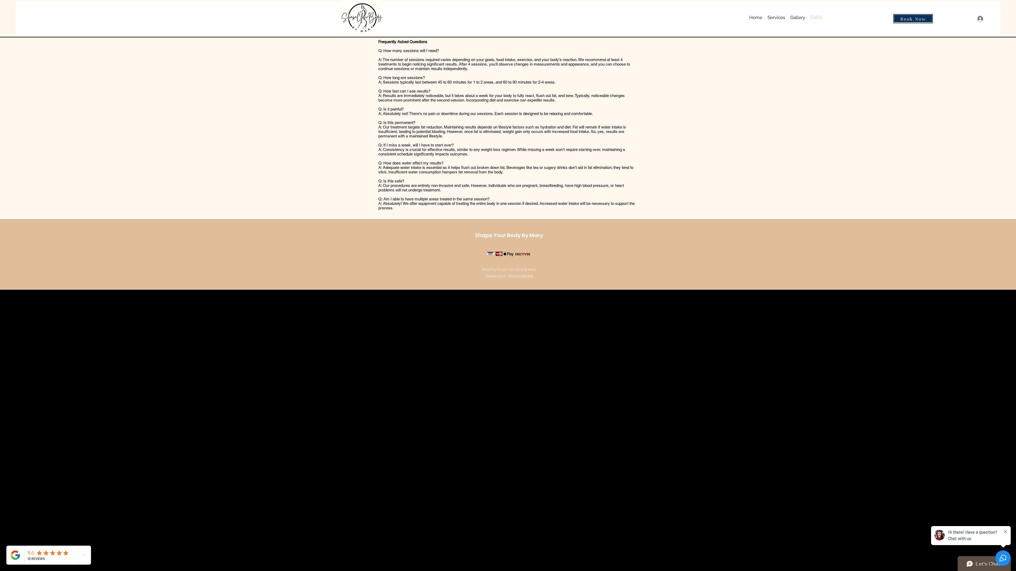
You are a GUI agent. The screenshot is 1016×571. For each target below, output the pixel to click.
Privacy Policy (495, 275)
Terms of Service (520, 275)
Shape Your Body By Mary (509, 235)
